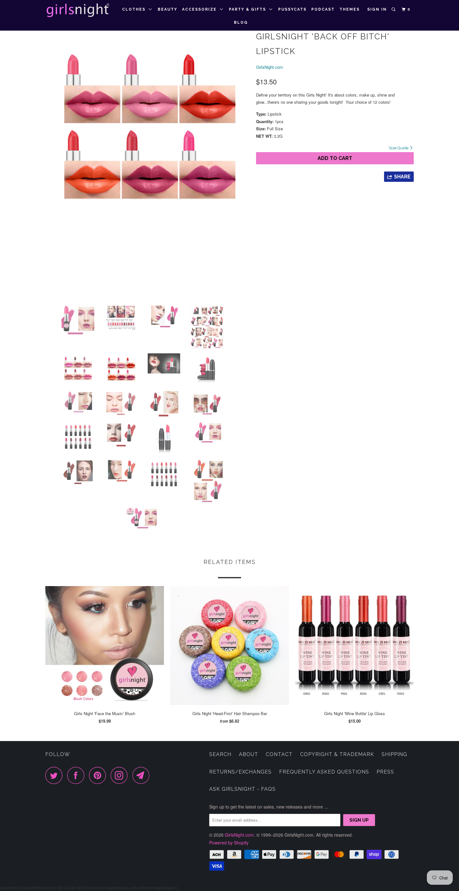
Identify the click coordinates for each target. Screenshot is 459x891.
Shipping (394, 754)
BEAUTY (167, 9)
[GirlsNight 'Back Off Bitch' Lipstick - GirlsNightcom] (147, 130)
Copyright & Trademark (337, 754)
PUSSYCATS (292, 9)
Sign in (377, 9)
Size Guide (399, 148)
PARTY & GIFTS (249, 9)
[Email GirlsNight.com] (142, 775)
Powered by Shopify (229, 842)
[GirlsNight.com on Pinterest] (99, 775)
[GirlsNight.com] (77, 10)
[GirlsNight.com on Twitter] (55, 775)
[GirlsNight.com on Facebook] (77, 775)
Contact (279, 754)
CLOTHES (135, 9)
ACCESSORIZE (201, 9)
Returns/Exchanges (240, 772)
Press (385, 772)
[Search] (394, 9)
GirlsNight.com (269, 67)
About (248, 754)
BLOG (241, 22)
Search (220, 754)
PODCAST (323, 9)
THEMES (349, 9)
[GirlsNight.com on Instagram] (121, 775)
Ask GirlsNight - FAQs (242, 789)
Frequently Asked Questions (324, 772)
